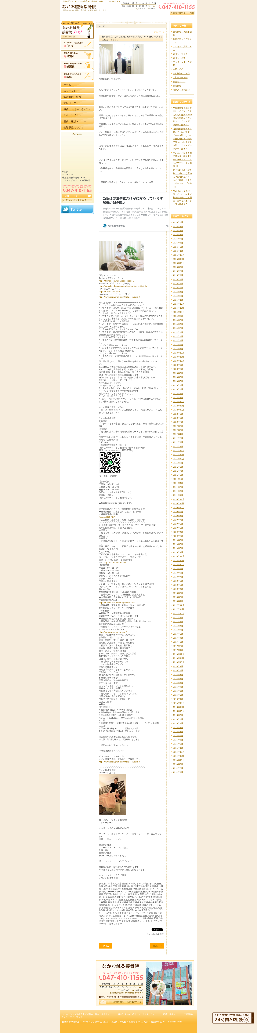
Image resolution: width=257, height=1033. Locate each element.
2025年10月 (178, 263)
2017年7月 (178, 625)
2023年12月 (178, 353)
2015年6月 (178, 727)
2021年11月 (178, 454)
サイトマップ (76, 1017)
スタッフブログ (180, 54)
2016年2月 (178, 695)
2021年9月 (178, 462)
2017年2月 (178, 646)
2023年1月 (178, 397)
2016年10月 (178, 662)
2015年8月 (178, 719)
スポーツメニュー (152, 1014)
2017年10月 (178, 613)
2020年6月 (178, 524)
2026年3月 (178, 243)
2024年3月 (178, 340)
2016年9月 (178, 666)
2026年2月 (178, 247)
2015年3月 (178, 740)
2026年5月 (178, 234)
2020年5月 (178, 528)
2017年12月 (178, 605)
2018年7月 (178, 577)
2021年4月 (178, 483)
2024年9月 (178, 316)
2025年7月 (178, 275)
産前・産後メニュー (172, 1014)
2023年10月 (178, 361)
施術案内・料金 (92, 1014)
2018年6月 (178, 581)
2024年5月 (178, 332)
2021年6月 (178, 475)
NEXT (156, 946)
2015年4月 (178, 735)
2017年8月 (178, 621)
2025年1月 (178, 300)
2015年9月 (178, 715)
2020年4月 (178, 532)
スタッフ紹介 (76, 1014)
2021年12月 (178, 450)
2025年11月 (178, 259)
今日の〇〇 (178, 69)
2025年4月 (178, 287)
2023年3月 (178, 389)
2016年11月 (178, 658)
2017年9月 (178, 617)
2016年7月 (178, 674)
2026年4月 (178, 239)
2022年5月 (178, 430)
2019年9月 (178, 540)
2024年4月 (178, 336)
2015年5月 (178, 731)
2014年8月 (178, 768)
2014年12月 (178, 752)
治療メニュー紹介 (181, 89)
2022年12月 (178, 401)
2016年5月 (178, 682)
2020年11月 (178, 503)
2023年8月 (178, 369)
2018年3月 (178, 593)
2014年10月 (178, 760)
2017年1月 (178, 650)
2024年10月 (178, 312)
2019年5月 (178, 548)
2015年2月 (178, 744)
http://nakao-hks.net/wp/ (115, 562)
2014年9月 (178, 764)
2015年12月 (178, 703)
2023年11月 (178, 357)
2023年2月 (178, 393)
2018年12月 (178, 556)
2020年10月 (178, 507)
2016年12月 (178, 654)
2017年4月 (178, 638)
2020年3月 (178, 536)
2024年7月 (178, 324)
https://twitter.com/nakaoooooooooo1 (116, 281)
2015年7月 (178, 723)
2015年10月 (178, 711)
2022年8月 (178, 418)
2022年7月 (178, 422)
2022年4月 (178, 434)
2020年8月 (178, 515)
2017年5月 (178, 634)
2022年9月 (178, 414)
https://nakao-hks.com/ (109, 291)
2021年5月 (178, 479)
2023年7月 (178, 373)
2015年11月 (178, 707)
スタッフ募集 (179, 58)
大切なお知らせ (180, 77)
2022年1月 (178, 446)
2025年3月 (178, 291)
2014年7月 (178, 772)
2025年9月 (178, 267)
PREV (106, 946)
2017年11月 (178, 609)
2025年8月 (178, 271)
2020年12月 (178, 499)
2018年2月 (178, 597)
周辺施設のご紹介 (181, 73)
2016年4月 (178, 687)
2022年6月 (178, 426)
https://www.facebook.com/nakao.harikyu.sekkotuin (123, 286)
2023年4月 (178, 385)
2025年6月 (178, 279)
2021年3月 (178, 487)
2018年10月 (178, 564)
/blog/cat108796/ (107, 517)
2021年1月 (178, 495)
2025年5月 (178, 283)
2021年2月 (178, 491)
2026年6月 (178, 230)
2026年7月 (178, 226)
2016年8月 (178, 670)
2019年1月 (178, 552)
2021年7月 (178, 471)
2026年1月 (178, 251)
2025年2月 (178, 295)
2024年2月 (178, 344)
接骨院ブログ (179, 81)
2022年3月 (178, 438)
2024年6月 (178, 328)
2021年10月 (178, 458)
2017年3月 (178, 642)
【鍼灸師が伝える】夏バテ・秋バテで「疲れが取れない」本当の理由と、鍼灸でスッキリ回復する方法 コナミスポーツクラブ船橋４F (182, 138)
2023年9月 (178, 365)
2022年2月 (178, 442)
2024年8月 (178, 320)
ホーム (65, 1014)
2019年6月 (178, 544)
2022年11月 (178, 406)
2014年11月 (178, 756)
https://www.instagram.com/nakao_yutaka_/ (119, 297)
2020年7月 (178, 520)
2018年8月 (178, 573)
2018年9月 (178, 568)
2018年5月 (178, 585)
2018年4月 (178, 589)
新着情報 (177, 85)
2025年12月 (178, 255)
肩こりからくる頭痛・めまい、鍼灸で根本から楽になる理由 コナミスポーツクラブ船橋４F (182, 197)
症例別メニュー (108, 1014)
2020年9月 (178, 511)
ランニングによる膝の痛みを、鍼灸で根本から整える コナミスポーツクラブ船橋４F (182, 159)
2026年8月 (178, 222)
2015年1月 (178, 748)
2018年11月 (178, 560)
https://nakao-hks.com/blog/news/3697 (117, 602)
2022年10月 (178, 410)
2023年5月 (178, 381)
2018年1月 (178, 601)
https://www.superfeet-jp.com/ (113, 632)
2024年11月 (178, 308)
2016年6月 (178, 678)
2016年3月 (178, 691)
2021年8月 (178, 467)
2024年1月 (178, 348)
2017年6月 (178, 629)
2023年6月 (178, 377)
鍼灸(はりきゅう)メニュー (130, 1014)
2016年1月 (178, 699)
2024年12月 (178, 304)
